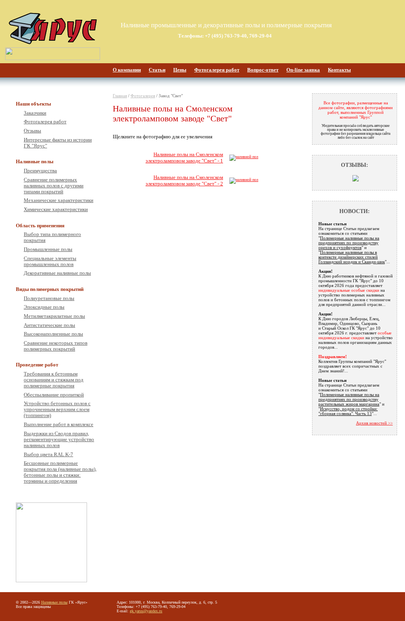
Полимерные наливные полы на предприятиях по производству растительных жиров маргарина (348, 399)
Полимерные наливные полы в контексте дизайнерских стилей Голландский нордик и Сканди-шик (351, 257)
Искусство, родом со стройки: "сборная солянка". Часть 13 (348, 411)
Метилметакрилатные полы (54, 316)
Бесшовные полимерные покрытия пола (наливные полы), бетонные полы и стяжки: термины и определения (60, 472)
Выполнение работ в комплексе (58, 424)
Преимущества (40, 171)
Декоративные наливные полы (57, 273)
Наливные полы (54, 602)
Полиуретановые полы (49, 298)
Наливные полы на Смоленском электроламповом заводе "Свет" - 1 (184, 157)
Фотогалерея (143, 95)
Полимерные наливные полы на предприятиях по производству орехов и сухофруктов (348, 243)
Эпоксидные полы (44, 307)
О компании (127, 70)
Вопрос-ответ (262, 70)
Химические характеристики (56, 209)
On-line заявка (303, 70)
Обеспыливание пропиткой (54, 395)
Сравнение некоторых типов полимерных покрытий (55, 346)
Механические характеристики (58, 200)
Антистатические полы (49, 325)
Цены (179, 70)
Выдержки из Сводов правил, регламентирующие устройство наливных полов (59, 439)
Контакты (339, 70)
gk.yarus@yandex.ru (146, 611)
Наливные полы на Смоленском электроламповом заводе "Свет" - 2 (184, 180)
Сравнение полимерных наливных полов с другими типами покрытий (53, 185)
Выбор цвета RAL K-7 (48, 454)
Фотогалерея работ (216, 70)
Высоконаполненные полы (53, 334)
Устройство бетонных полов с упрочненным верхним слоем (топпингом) (57, 409)
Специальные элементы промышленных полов (50, 261)
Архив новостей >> (374, 423)
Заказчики (35, 113)
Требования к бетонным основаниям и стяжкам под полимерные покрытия (53, 380)
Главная (120, 95)
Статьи (157, 70)
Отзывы (32, 131)
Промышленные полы (48, 249)
